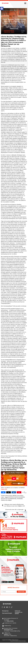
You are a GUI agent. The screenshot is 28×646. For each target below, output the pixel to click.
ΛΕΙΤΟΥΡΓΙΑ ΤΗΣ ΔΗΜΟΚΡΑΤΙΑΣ (8, 498)
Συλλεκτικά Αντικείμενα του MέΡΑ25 (18, 612)
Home (3, 10)
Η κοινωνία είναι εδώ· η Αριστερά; (15, 509)
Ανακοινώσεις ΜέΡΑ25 (11, 495)
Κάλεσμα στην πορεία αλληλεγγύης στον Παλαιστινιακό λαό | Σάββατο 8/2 (14, 505)
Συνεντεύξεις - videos (11, 10)
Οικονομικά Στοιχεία (7, 613)
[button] (1, 8)
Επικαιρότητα (5, 611)
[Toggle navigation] (25, 3)
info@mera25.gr (7, 625)
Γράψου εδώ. (4, 489)
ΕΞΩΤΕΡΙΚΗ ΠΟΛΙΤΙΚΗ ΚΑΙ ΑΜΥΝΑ (16, 497)
